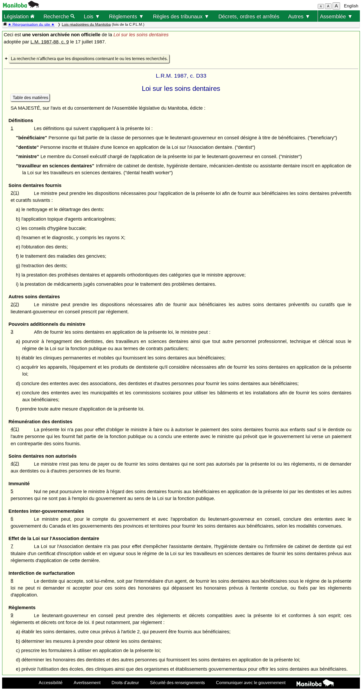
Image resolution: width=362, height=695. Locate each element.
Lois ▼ (92, 16)
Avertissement (87, 682)
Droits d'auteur (125, 682)
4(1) (15, 429)
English (351, 6)
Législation (17, 16)
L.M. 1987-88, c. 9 (49, 41)
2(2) (15, 304)
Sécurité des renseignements (177, 682)
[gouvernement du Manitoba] (21, 6)
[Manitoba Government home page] (315, 683)
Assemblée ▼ (336, 16)
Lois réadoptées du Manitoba (86, 24)
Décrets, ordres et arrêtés (248, 16)
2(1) (15, 192)
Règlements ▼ (126, 16)
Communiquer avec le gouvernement (250, 682)
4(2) (15, 463)
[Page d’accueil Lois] (5, 24)
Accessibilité (51, 682)
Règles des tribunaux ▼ (181, 16)
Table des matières (30, 97)
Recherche (56, 16)
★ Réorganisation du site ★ (31, 24)
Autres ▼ (299, 16)
